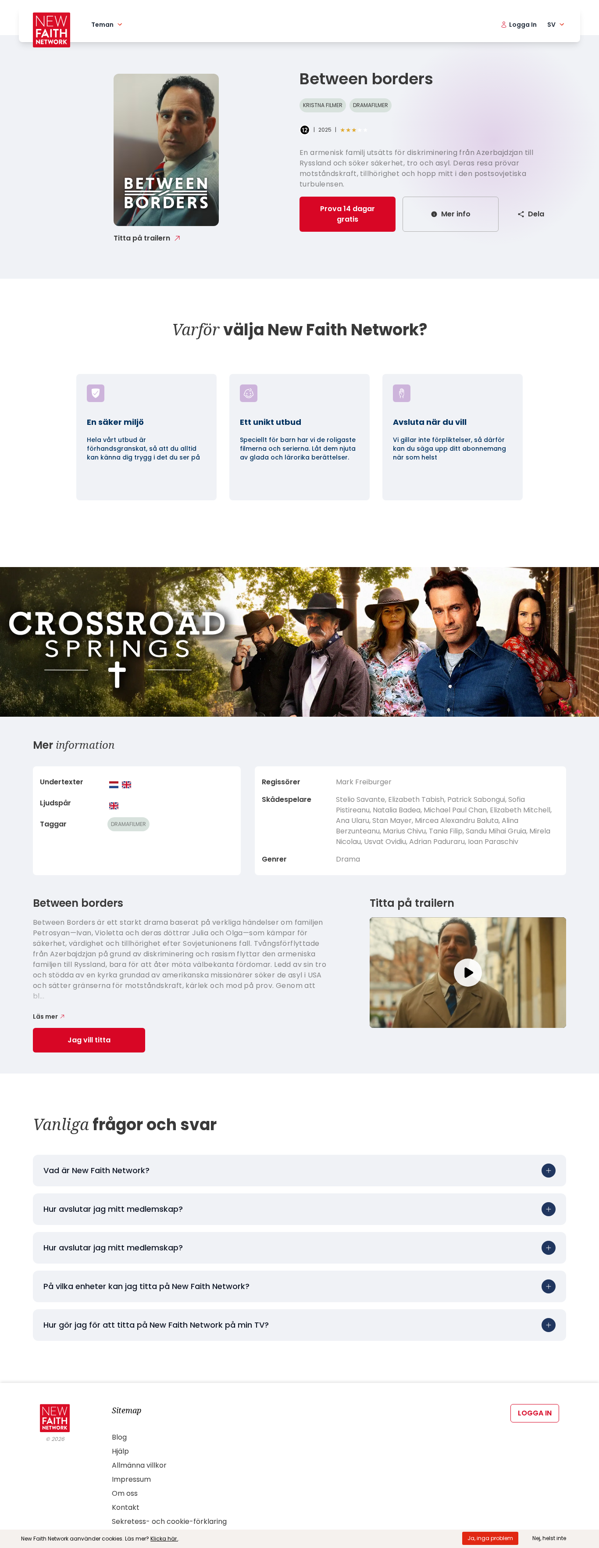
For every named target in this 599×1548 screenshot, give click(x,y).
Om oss (125, 1493)
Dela (536, 214)
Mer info (456, 214)
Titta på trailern (142, 238)
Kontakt (125, 1507)
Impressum (131, 1479)
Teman (102, 24)
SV (551, 24)
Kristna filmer (322, 105)
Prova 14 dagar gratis (347, 214)
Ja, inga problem (490, 1538)
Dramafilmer (370, 105)
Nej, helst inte (549, 1538)
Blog (119, 1437)
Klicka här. (164, 1538)
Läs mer (45, 1016)
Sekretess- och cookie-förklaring (169, 1521)
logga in (535, 1413)
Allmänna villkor (139, 1465)
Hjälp (120, 1451)
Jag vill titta (89, 1040)
